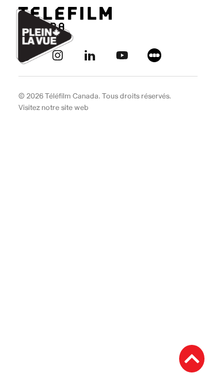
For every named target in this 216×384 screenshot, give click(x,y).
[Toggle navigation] (194, 36)
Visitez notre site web (53, 107)
